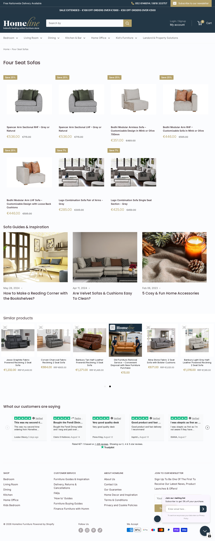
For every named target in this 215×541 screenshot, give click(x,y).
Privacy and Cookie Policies (120, 505)
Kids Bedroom (11, 505)
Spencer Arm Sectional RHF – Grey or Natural (28, 129)
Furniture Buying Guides (68, 503)
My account (177, 24)
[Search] (127, 23)
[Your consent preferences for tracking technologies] (209, 535)
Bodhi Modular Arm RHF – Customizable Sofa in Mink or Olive (183, 129)
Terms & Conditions (116, 500)
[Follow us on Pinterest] (93, 530)
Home (6, 49)
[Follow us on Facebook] (80, 530)
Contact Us (110, 484)
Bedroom (8, 37)
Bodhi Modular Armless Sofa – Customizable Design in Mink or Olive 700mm (133, 131)
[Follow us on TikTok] (100, 530)
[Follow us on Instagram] (87, 530)
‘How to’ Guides (63, 498)
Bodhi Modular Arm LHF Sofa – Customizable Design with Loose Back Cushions (29, 204)
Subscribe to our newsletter (193, 3)
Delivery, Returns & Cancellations (65, 486)
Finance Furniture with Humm (71, 508)
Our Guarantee (113, 489)
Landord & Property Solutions (160, 37)
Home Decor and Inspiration (121, 494)
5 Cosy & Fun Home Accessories (170, 293)
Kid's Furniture (124, 37)
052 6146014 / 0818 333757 (151, 3)
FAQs (57, 493)
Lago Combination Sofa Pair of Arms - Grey (81, 202)
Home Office (98, 37)
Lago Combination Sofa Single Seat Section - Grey (131, 202)
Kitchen (8, 494)
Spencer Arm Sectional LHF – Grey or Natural (80, 129)
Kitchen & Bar (73, 37)
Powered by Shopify (43, 524)
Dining (52, 37)
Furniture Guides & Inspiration (71, 479)
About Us (109, 479)
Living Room (31, 37)
